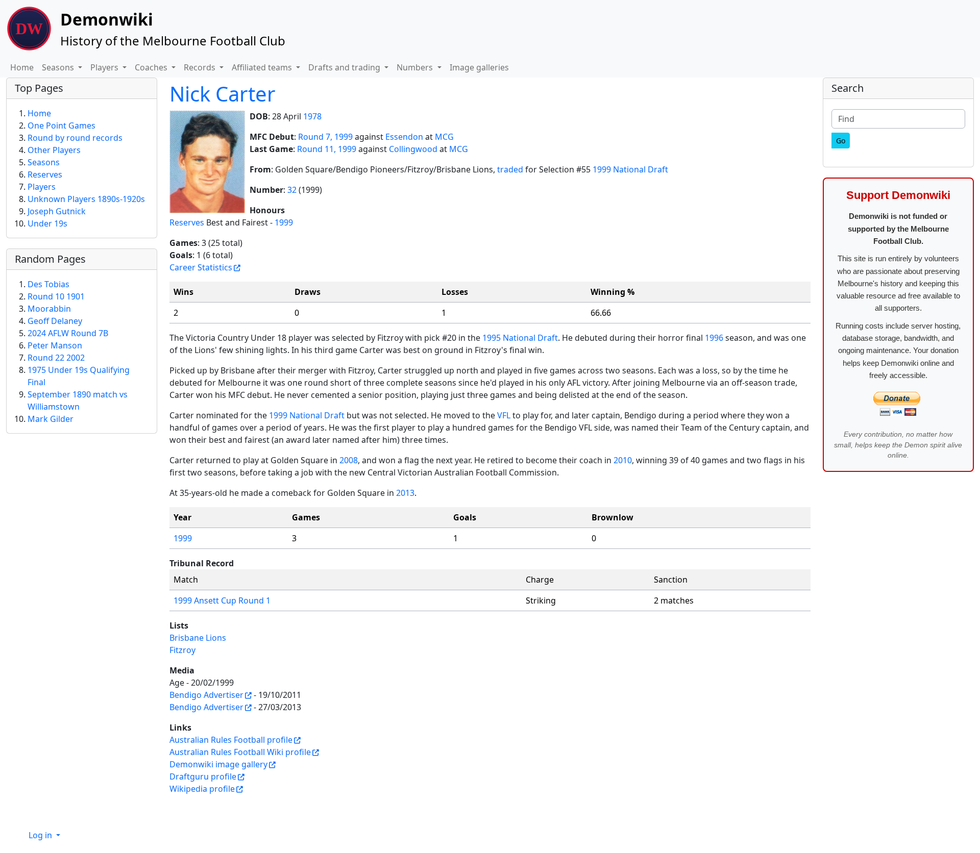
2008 (348, 460)
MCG (444, 136)
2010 (623, 460)
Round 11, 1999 (326, 149)
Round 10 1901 (56, 296)
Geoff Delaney (55, 321)
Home (22, 67)
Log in (41, 835)
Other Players (54, 150)
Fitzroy (182, 650)
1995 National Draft (520, 337)
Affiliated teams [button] (263, 67)
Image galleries (479, 67)
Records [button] (200, 67)
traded (510, 169)
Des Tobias (48, 284)
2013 (405, 492)
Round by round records (75, 137)
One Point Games (61, 125)
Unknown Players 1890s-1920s (86, 199)
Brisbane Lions (197, 637)
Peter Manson (55, 345)
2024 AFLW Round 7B (68, 333)
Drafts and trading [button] (345, 67)
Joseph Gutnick (57, 211)
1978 (312, 116)
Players (42, 186)
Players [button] (105, 67)
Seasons (44, 162)
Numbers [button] (416, 67)
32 (292, 189)
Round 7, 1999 (325, 136)
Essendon (404, 136)
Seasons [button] (59, 67)
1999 (284, 222)
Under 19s (47, 223)
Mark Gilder (51, 418)
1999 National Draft (630, 169)
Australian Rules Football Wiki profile (240, 752)
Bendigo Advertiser (206, 694)
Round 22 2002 (56, 357)
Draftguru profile (202, 776)
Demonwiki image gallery (218, 764)
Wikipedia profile (202, 788)
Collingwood (413, 149)
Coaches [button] (152, 67)
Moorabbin (49, 308)
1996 (714, 337)
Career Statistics (200, 267)
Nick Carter (222, 94)
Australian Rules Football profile (230, 739)
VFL (503, 415)
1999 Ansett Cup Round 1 (222, 600)
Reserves (186, 222)
